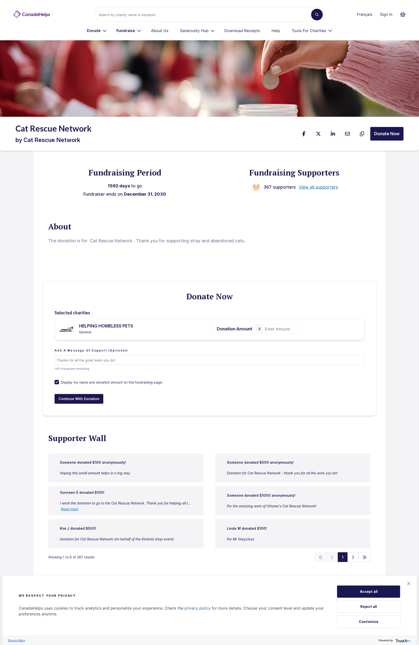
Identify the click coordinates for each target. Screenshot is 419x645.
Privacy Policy (16, 640)
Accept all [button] (369, 591)
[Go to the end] (364, 557)
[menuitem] (97, 30)
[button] (409, 583)
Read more (69, 509)
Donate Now (387, 133)
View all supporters (318, 187)
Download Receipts (242, 30)
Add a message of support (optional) (91, 350)
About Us (159, 30)
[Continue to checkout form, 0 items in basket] (404, 14)
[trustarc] (403, 640)
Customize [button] (368, 622)
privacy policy (197, 608)
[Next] (352, 557)
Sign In (386, 14)
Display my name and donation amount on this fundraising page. (112, 382)
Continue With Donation (78, 399)
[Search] (317, 14)
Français (364, 14)
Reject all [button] (368, 606)
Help (276, 30)
